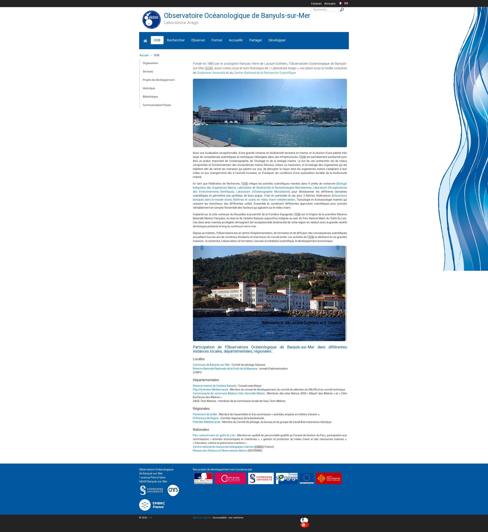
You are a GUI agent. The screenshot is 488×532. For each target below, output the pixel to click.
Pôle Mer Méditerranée (207, 422)
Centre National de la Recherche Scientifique (265, 73)
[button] (202, 293)
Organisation (150, 63)
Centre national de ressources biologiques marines (223, 446)
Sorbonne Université (211, 73)
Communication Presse (157, 105)
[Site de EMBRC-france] (152, 504)
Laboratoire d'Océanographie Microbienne (262, 191)
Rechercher (176, 40)
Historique (149, 88)
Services (148, 71)
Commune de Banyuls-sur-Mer (211, 364)
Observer (198, 40)
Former (217, 40)
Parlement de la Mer (205, 414)
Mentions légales (202, 517)
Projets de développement (159, 79)
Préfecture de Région (206, 418)
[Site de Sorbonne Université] (152, 490)
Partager (255, 40)
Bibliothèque (150, 96)
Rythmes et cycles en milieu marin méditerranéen (264, 199)
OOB (157, 40)
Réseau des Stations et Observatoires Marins (220, 450)
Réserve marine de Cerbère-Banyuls (214, 385)
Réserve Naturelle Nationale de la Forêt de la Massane (225, 368)
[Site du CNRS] (173, 490)
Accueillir (236, 40)
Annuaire (330, 3)
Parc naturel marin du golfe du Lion (214, 435)
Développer (277, 40)
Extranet (316, 3)
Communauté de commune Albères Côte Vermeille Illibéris (229, 393)
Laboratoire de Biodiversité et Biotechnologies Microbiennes (274, 187)
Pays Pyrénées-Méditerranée (210, 389)
